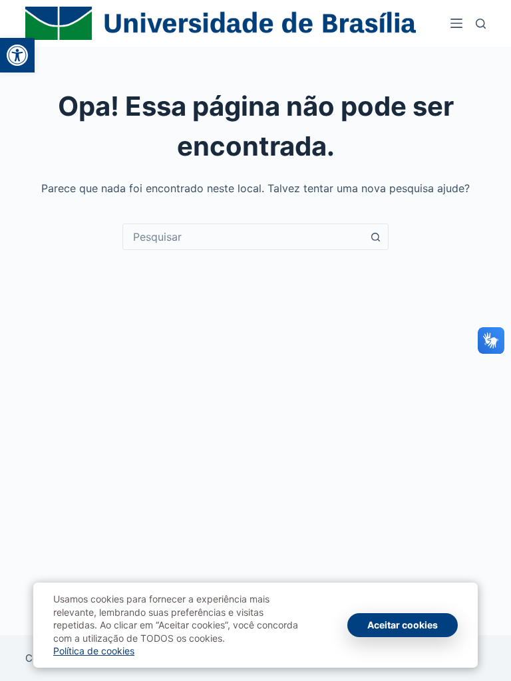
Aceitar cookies (402, 624)
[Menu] (456, 23)
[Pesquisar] (481, 24)
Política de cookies (93, 650)
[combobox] (243, 236)
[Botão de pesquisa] (375, 236)
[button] (17, 55)
